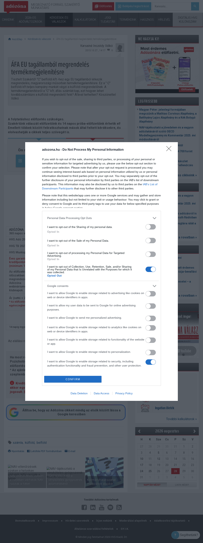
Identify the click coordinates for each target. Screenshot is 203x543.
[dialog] (101, 271)
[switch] (151, 227)
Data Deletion (79, 393)
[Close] (170, 150)
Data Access (101, 393)
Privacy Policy (124, 393)
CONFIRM (73, 379)
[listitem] (101, 218)
